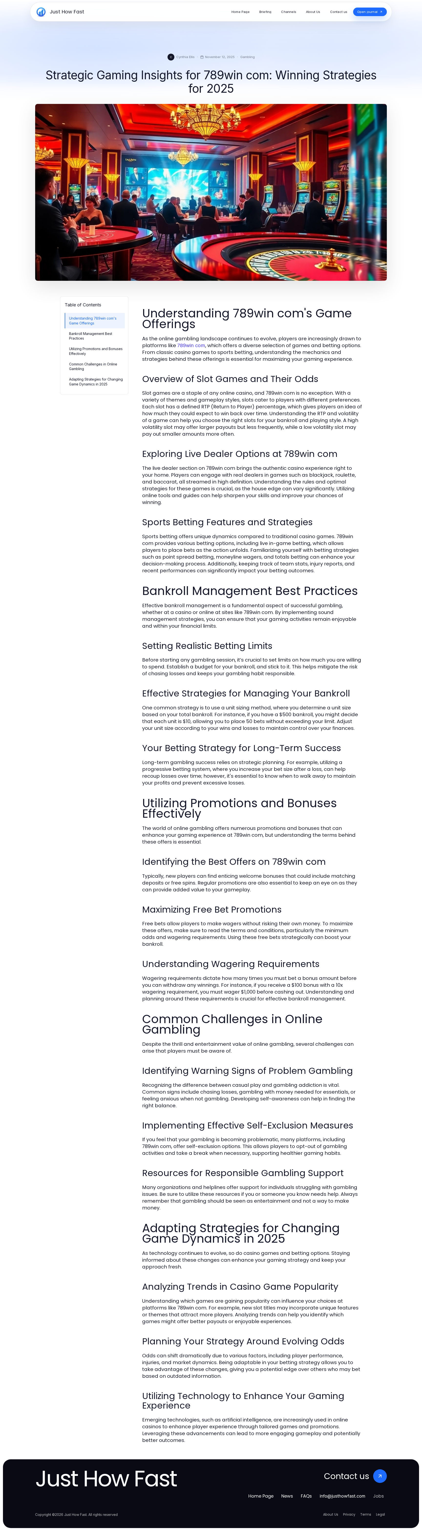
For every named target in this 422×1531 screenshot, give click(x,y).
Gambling (247, 57)
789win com (191, 345)
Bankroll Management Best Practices (90, 336)
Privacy (349, 1514)
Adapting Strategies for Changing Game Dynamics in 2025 (96, 381)
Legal (380, 1514)
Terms (365, 1514)
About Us (330, 1514)
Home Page (261, 1496)
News (287, 1496)
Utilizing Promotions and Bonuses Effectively (96, 351)
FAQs (306, 1496)
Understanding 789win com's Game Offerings (92, 320)
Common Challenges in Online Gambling (93, 366)
